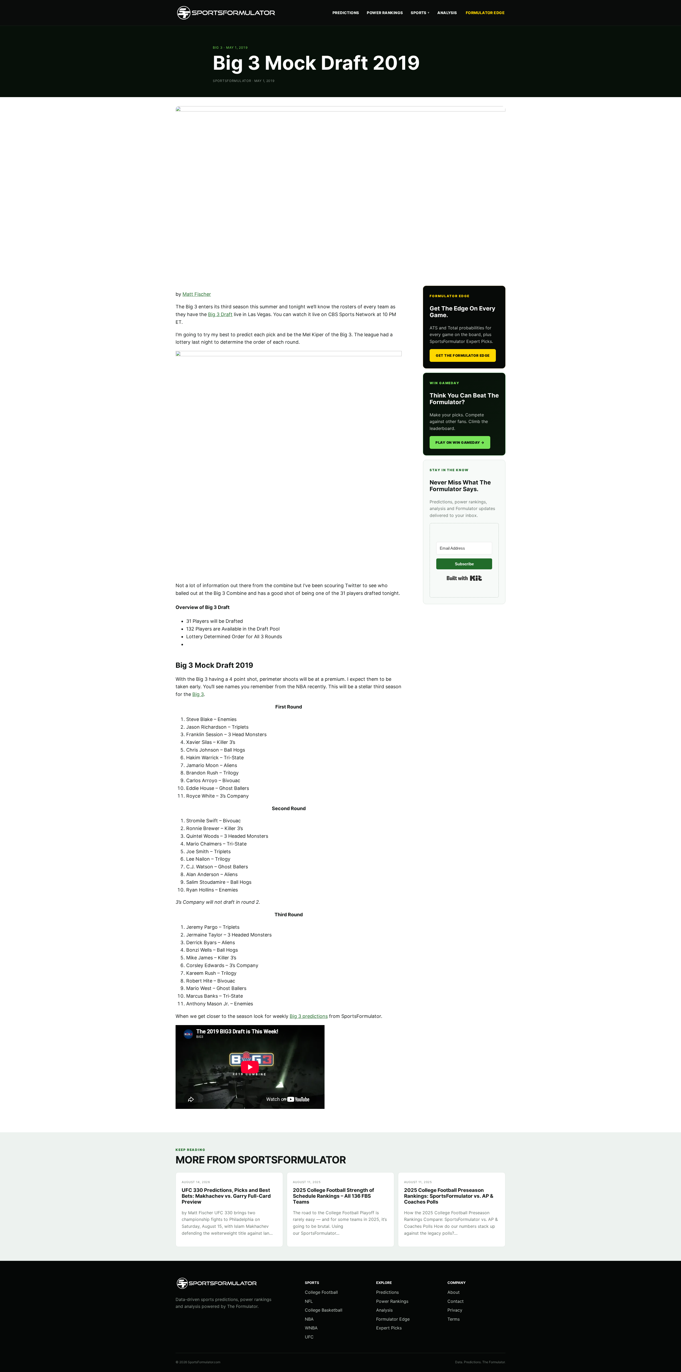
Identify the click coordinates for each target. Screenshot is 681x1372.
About (453, 1292)
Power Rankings (385, 12)
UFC (309, 1337)
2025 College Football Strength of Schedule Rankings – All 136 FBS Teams (333, 1196)
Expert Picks (389, 1327)
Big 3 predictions (309, 1016)
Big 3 (218, 47)
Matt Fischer (196, 294)
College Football (321, 1292)
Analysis (447, 12)
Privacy (454, 1310)
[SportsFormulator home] (227, 13)
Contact (455, 1301)
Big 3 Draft (220, 314)
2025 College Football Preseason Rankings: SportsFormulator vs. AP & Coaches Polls (448, 1196)
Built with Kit (464, 578)
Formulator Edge (485, 12)
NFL (309, 1301)
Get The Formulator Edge (463, 355)
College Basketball (323, 1310)
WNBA (311, 1327)
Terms (453, 1319)
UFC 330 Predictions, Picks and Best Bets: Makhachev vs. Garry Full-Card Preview (226, 1196)
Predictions (346, 12)
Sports (420, 12)
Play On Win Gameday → (459, 442)
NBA (309, 1319)
